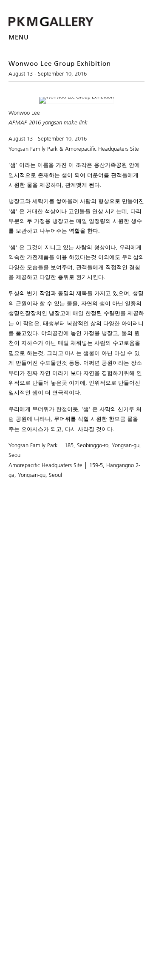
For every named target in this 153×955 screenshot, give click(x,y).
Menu (18, 37)
